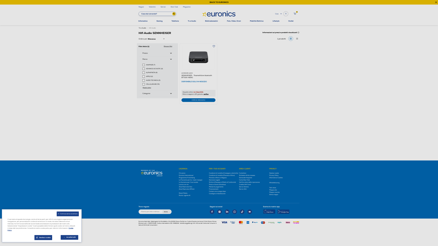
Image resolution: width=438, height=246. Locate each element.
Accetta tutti (71, 237)
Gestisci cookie (45, 237)
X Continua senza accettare (67, 214)
